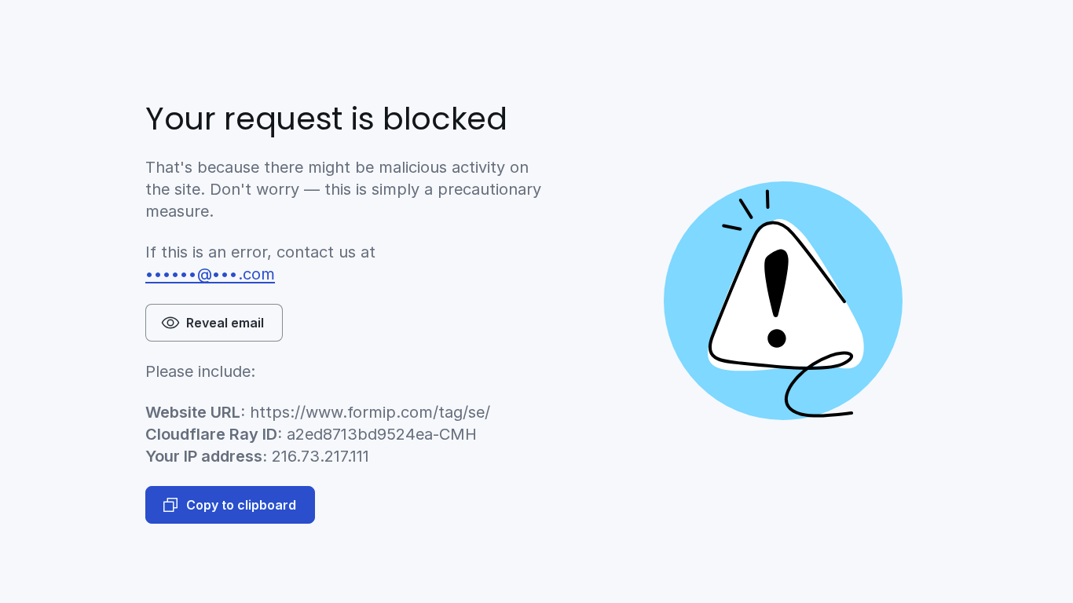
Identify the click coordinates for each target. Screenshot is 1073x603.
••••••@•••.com (210, 274)
